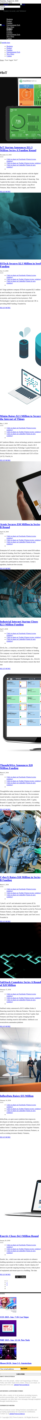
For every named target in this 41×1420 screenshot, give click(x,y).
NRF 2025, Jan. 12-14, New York (15, 1340)
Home (2, 60)
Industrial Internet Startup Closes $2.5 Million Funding (19, 623)
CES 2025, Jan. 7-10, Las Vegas (14, 1317)
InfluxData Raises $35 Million (16, 1095)
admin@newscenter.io (21, 1385)
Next (23, 1277)
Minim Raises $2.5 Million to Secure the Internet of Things (20, 417)
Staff (1, 156)
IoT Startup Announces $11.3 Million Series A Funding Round (18, 149)
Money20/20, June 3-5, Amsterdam (15, 1363)
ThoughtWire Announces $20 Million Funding (16, 767)
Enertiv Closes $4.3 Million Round (19, 1236)
